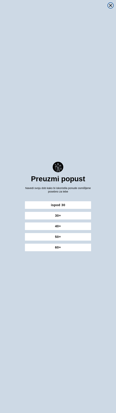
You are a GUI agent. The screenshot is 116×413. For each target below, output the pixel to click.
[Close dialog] (111, 5)
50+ (58, 237)
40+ (58, 226)
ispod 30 (58, 205)
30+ (58, 215)
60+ (58, 247)
